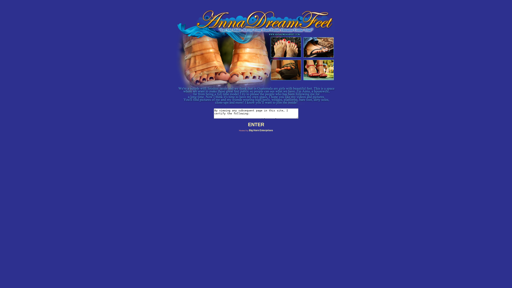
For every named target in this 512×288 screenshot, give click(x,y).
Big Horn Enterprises (261, 130)
